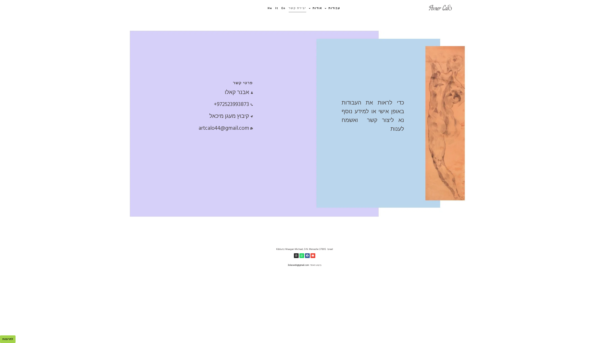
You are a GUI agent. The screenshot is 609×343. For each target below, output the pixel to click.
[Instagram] (296, 255)
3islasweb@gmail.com (298, 265)
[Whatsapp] (301, 255)
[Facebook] (307, 255)
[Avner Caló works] (441, 8)
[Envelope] (313, 255)
